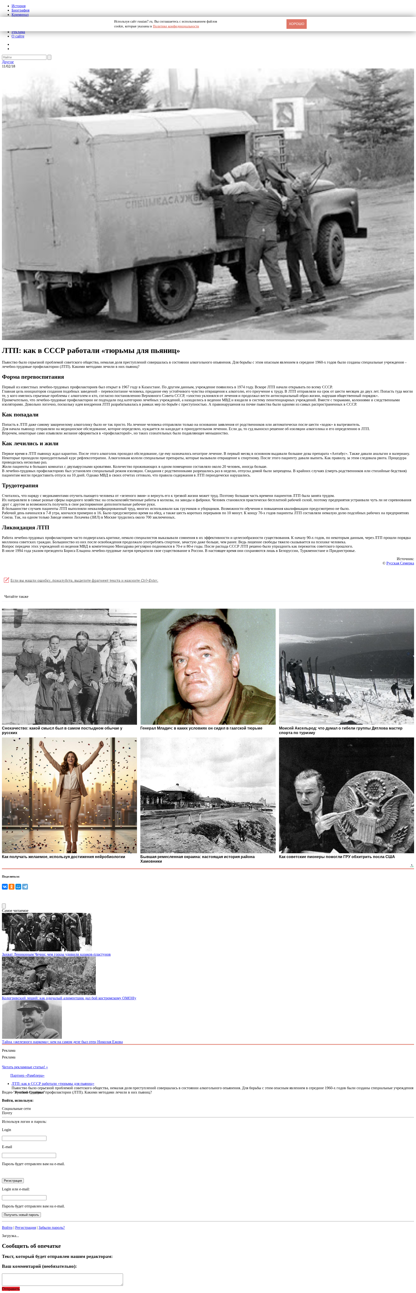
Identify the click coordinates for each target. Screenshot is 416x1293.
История (19, 6)
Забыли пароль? (52, 1227)
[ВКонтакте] (5, 887)
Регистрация (25, 1227)
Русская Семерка (400, 563)
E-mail (7, 1147)
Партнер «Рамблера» (27, 1075)
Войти (7, 1227)
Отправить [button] (11, 1289)
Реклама (18, 32)
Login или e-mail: (16, 1189)
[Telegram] (25, 887)
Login (6, 1130)
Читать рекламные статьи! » (25, 1067)
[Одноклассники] (11, 887)
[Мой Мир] (18, 887)
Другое (8, 62)
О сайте (18, 36)
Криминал (20, 14)
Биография (20, 10)
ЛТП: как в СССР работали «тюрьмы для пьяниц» (53, 1084)
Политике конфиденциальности (176, 26)
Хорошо (296, 24)
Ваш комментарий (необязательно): (39, 1266)
